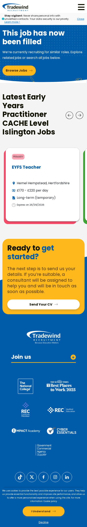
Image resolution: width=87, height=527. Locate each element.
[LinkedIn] (67, 477)
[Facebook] (43, 477)
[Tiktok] (20, 477)
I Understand (40, 511)
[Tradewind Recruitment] (15, 7)
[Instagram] (55, 477)
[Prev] (69, 115)
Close (80, 19)
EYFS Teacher (26, 167)
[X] (32, 477)
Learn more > (12, 22)
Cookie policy (50, 501)
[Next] (79, 115)
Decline (44, 522)
